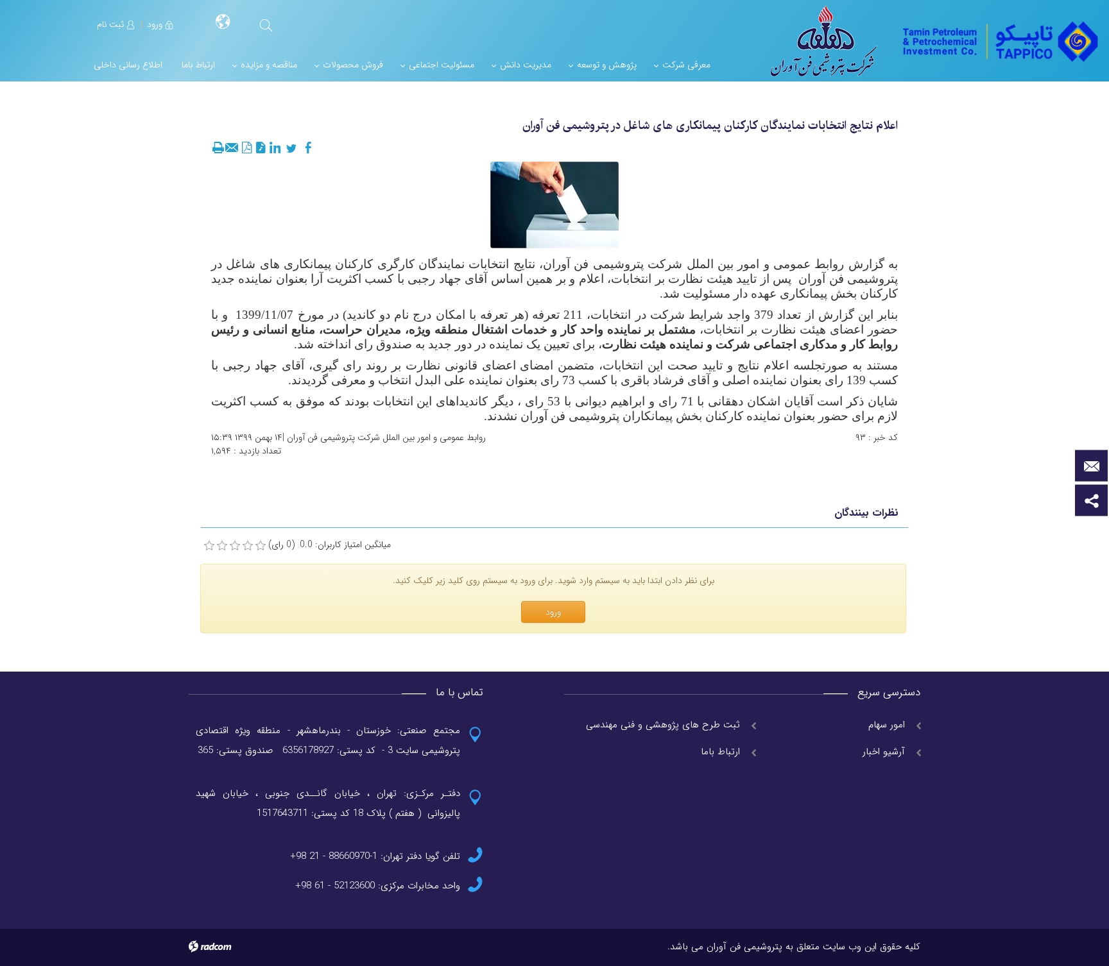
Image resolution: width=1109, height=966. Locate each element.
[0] (209, 546)
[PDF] (246, 148)
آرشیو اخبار (884, 751)
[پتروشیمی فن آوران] (999, 40)
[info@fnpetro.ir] (1091, 466)
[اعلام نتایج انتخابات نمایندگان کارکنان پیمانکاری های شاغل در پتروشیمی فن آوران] (554, 205)
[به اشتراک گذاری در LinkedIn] (274, 148)
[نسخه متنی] (218, 148)
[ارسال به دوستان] (232, 148)
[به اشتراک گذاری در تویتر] (291, 148)
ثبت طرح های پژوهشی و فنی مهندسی (663, 725)
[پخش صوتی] (260, 148)
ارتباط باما (720, 751)
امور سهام (886, 725)
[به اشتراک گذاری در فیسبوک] (308, 148)
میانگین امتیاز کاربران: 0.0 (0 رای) (329, 545)
